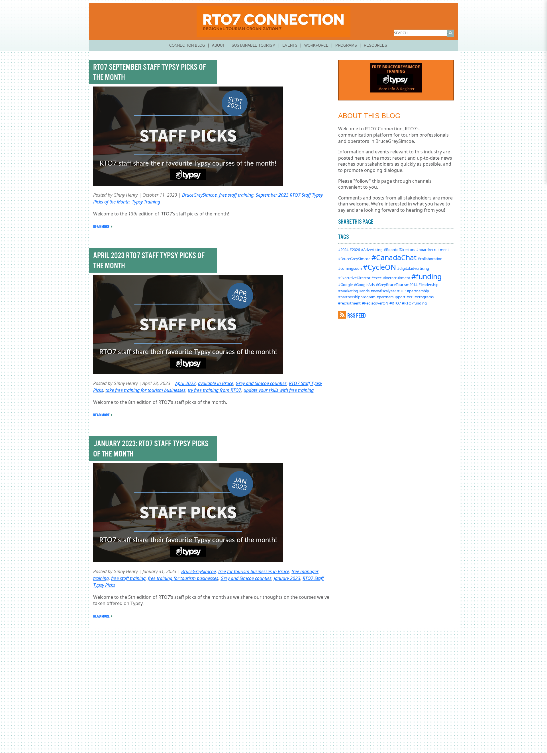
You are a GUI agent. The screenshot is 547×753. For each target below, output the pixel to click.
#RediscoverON (375, 303)
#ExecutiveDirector (354, 277)
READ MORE (101, 226)
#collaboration (430, 258)
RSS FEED (356, 315)
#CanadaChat (394, 257)
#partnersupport (391, 296)
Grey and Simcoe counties (261, 383)
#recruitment (349, 303)
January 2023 (287, 578)
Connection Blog (187, 45)
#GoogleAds (364, 284)
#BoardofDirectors (399, 249)
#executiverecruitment (391, 277)
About (218, 45)
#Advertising (372, 249)
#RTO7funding (414, 303)
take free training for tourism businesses (145, 390)
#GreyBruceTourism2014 (396, 284)
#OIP (401, 290)
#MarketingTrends (354, 290)
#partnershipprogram (356, 296)
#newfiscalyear (383, 290)
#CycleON (379, 267)
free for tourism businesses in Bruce (253, 571)
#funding (426, 276)
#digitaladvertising (413, 268)
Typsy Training (146, 202)
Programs (346, 45)
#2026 (355, 249)
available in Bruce (215, 383)
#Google (345, 284)
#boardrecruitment (432, 249)
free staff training (236, 195)
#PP (410, 296)
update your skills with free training (279, 390)
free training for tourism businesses (183, 578)
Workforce (316, 45)
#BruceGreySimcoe (354, 258)
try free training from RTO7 (214, 390)
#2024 (343, 249)
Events (289, 45)
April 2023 (185, 383)
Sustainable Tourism (253, 45)
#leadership (428, 284)
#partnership (418, 290)
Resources (375, 45)
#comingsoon (350, 268)
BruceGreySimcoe (199, 195)
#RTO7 (395, 303)
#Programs (424, 296)
